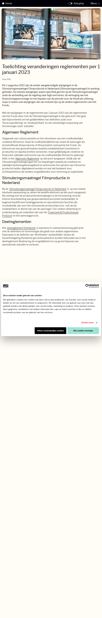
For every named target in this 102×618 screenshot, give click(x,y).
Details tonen (87, 322)
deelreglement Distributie (21, 227)
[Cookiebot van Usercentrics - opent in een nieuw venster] (87, 286)
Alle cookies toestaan (83, 330)
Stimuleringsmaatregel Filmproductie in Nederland (37, 188)
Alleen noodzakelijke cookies (50, 330)
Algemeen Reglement (27, 158)
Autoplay (79, 3)
